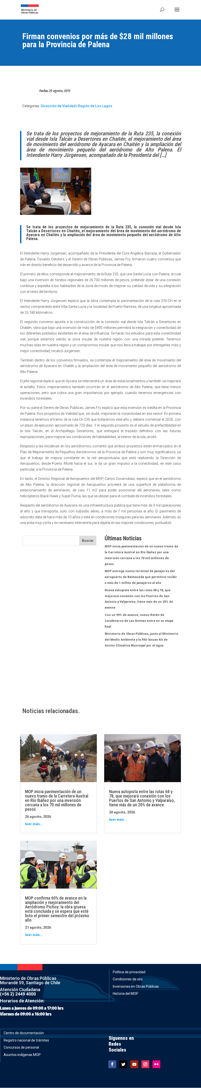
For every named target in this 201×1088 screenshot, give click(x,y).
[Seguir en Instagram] (145, 1064)
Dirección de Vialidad (58, 106)
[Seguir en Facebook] (112, 1064)
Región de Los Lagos (95, 106)
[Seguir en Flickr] (156, 1064)
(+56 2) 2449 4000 (18, 993)
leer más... (34, 824)
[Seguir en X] (123, 1064)
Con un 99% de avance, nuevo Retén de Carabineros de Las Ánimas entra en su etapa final (139, 620)
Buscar (88, 541)
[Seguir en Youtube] (134, 1064)
